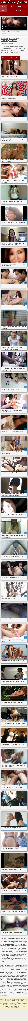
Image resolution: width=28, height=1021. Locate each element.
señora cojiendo (7, 958)
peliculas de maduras (21, 954)
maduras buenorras (15, 941)
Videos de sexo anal (15, 979)
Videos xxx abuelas (20, 968)
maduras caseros (23, 941)
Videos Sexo (21, 979)
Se (14, 966)
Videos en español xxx (13, 991)
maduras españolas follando (17, 942)
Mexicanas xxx (3, 966)
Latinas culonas (9, 993)
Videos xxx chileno (18, 981)
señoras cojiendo (14, 958)
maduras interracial (19, 945)
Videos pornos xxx (4, 991)
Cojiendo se (9, 988)
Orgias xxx (7, 985)
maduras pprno (13, 950)
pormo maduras (19, 955)
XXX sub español (5, 995)
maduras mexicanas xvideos (21, 947)
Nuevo (11, 6)
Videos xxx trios (17, 975)
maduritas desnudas (13, 952)
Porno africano (24, 975)
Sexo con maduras (14, 971)
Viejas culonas (10, 965)
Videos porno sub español (17, 989)
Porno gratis (23, 974)
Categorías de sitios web (18, 10)
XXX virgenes (16, 965)
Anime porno (20, 992)
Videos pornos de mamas (11, 992)
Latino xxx (17, 966)
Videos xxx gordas (18, 978)
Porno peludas (9, 972)
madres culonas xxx (4, 940)
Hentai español (3, 992)
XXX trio (21, 969)
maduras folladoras (11, 944)
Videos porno (15, 993)
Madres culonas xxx (10, 986)
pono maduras (13, 955)
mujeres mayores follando (11, 954)
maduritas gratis (21, 952)
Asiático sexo (5, 40)
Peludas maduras (7, 989)
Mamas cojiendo (3, 976)
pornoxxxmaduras (11, 957)
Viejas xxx (12, 981)
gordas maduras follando (20, 938)
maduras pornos (6, 950)
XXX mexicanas (16, 972)
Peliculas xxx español (23, 965)
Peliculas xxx (17, 969)
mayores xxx (2, 954)
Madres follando (24, 985)
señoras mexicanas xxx (5, 960)
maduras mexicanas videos (9, 947)
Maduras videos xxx (14, 2)
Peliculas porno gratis (4, 968)
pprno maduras (18, 957)
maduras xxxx (18, 951)
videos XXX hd (18, 983)
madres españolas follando (14, 940)
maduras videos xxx (4, 951)
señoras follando (21, 958)
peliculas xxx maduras (4, 955)
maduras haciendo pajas (9, 945)
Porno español (3, 993)
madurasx (2, 952)
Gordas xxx (9, 976)
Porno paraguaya (7, 982)
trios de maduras (13, 960)
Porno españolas (7, 971)
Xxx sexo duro (13, 40)
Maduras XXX (2, 986)
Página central (3, 8)
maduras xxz (24, 951)
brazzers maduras (3, 938)
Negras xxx (25, 992)
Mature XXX (8, 979)
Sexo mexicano (15, 976)
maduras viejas (12, 951)
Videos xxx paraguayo (9, 969)
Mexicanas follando (23, 972)
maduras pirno (14, 948)
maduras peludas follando (5, 948)
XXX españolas (21, 976)
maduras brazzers (7, 941)
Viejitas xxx (11, 974)
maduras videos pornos (22, 950)
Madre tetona (17, 974)
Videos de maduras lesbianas (17, 982)
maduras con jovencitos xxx (6, 942)
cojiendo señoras (11, 938)
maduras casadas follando (7, 43)
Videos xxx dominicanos (9, 975)
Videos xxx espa (12, 968)
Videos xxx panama (11, 978)
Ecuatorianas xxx (9, 966)
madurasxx (6, 952)
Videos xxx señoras (18, 986)
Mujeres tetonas (3, 965)
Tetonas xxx (7, 983)
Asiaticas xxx (12, 983)
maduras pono (21, 948)
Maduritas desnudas (4, 974)
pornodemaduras (3, 957)
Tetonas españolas (23, 966)
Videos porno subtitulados (15, 985)
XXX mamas (21, 971)
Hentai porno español (22, 991)
